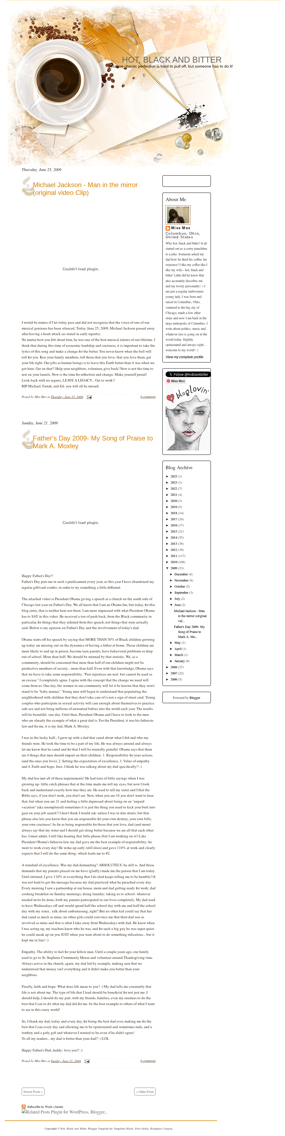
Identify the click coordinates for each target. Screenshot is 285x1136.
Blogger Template (98, 1128)
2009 (174, 568)
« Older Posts (145, 1091)
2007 (174, 673)
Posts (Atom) (54, 1106)
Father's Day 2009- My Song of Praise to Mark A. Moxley (93, 442)
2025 (174, 476)
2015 (174, 531)
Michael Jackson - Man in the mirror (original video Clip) (85, 188)
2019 (174, 506)
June (178, 604)
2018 (174, 513)
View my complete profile (184, 357)
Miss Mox (180, 228)
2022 (174, 488)
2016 (174, 525)
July (177, 598)
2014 (174, 537)
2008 (174, 667)
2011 (174, 555)
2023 (174, 482)
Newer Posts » (33, 1091)
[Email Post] (88, 397)
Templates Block (123, 1128)
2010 (174, 562)
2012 (174, 549)
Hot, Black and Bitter (172, 59)
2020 (174, 500)
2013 (174, 543)
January (180, 661)
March (179, 654)
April (178, 648)
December (181, 574)
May (178, 642)
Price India (141, 1128)
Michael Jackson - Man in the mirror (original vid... (190, 615)
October (180, 586)
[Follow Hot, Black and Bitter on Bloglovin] (188, 449)
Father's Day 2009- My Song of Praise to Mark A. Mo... (189, 631)
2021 (174, 494)
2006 (174, 679)
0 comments (148, 396)
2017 (174, 519)
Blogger (195, 697)
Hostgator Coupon (161, 1128)
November (181, 580)
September (181, 592)
